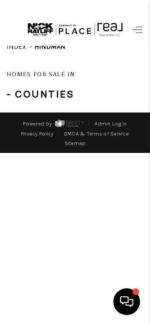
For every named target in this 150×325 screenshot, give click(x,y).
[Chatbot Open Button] (126, 301)
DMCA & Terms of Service (96, 133)
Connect (99, 254)
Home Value (90, 172)
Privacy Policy (37, 133)
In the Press (86, 270)
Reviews (100, 205)
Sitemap (75, 143)
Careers (101, 221)
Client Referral (75, 286)
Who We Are (88, 189)
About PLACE (87, 237)
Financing (94, 156)
